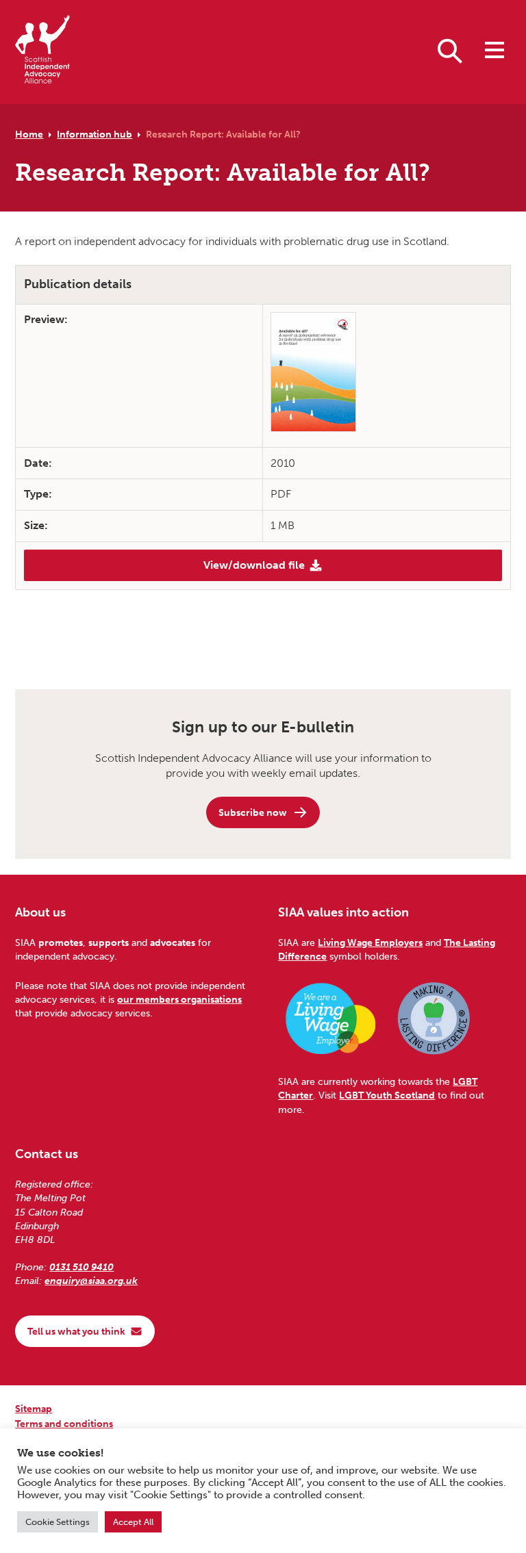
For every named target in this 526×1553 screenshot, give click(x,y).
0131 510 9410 (81, 1267)
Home (29, 134)
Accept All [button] (133, 1522)
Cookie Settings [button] (57, 1522)
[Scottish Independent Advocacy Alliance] (42, 51)
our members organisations (179, 999)
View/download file (254, 565)
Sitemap (33, 1408)
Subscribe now (252, 812)
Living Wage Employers (370, 942)
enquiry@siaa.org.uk (91, 1280)
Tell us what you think (76, 1331)
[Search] (450, 50)
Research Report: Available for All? (223, 134)
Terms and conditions (64, 1423)
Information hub (94, 134)
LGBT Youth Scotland (387, 1095)
